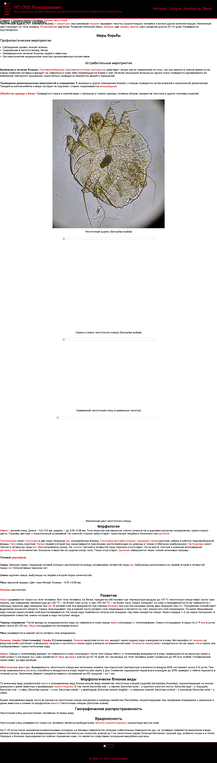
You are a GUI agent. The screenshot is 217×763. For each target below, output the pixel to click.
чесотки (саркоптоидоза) (110, 722)
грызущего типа (146, 540)
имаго (133, 26)
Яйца (32, 625)
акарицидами (108, 86)
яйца (61, 657)
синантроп (63, 23)
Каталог (160, 9)
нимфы (124, 26)
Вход (207, 9)
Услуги (175, 9)
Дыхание (124, 550)
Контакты (192, 9)
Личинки (78, 640)
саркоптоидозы (63, 686)
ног (68, 540)
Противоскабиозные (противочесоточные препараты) (72, 69)
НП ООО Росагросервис (38, 7)
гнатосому (31, 540)
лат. (29, 23)
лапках (77, 547)
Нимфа (16, 640)
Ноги (13, 544)
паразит (95, 23)
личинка (108, 26)
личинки (198, 640)
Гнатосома (106, 540)
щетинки (5, 550)
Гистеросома (196, 544)
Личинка (5, 589)
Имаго (4, 530)
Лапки (40, 544)
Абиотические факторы (15, 667)
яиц (203, 622)
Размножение (48, 26)
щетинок (164, 533)
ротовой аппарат (125, 540)
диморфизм (19, 557)
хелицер (113, 606)
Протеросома (8, 540)
